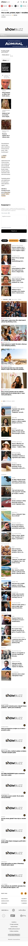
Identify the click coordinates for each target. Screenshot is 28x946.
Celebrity (24, 898)
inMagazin (4, 903)
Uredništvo (14, 922)
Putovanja (24, 5)
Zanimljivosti (5, 901)
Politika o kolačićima (14, 931)
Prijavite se (14, 231)
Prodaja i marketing (14, 924)
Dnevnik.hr (5, 5)
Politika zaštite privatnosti (14, 928)
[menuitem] (24, 2)
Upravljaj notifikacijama (15, 934)
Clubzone (24, 903)
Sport (18, 5)
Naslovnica (4, 898)
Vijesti (12, 5)
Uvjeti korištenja (14, 926)
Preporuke (24, 901)
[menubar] (24, 2)
